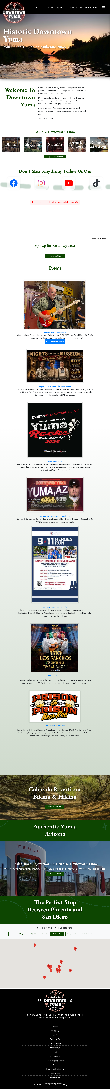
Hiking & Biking (55, 1056)
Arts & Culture (91, 8)
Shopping (49, 8)
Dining (38, 8)
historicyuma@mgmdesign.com (55, 1017)
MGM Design (60, 1083)
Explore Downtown (55, 156)
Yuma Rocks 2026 (55, 461)
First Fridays (55, 1047)
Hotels (44, 933)
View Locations (55, 873)
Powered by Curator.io (99, 238)
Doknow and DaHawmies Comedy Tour (55, 516)
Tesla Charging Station (55, 1060)
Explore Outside (54, 806)
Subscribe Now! (55, 256)
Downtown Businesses (90, 933)
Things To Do (75, 8)
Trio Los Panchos (54, 675)
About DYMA (55, 1077)
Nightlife (61, 8)
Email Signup (55, 1073)
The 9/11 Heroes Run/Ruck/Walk (55, 607)
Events (55, 1052)
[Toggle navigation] (103, 7)
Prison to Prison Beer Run (54, 725)
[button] (77, 957)
